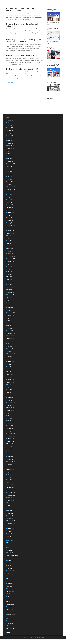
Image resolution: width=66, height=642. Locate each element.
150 (8, 542)
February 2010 (10, 397)
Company (49, 105)
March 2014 (10, 305)
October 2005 (10, 526)
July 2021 (9, 153)
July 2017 (9, 215)
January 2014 (10, 310)
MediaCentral (10, 570)
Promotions (10, 581)
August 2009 (10, 413)
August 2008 (10, 444)
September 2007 (11, 469)
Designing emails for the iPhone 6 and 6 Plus (24, 69)
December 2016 (11, 225)
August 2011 (10, 364)
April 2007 (9, 482)
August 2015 (10, 266)
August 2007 (10, 472)
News (8, 573)
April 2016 (9, 246)
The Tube (9, 594)
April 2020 (9, 166)
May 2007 (9, 479)
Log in (8, 620)
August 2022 (10, 135)
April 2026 (9, 125)
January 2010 (10, 400)
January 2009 (10, 431)
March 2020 (10, 169)
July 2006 (9, 505)
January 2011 (10, 377)
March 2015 (10, 279)
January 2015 (10, 284)
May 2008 (9, 449)
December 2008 (11, 433)
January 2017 (10, 223)
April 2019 (9, 179)
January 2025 (10, 133)
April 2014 (9, 302)
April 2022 (9, 138)
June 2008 (9, 446)
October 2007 (10, 467)
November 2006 (11, 495)
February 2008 (10, 456)
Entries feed (10, 623)
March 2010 (10, 395)
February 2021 (10, 161)
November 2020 (11, 163)
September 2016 (11, 233)
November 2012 (11, 333)
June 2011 (9, 369)
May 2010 (9, 392)
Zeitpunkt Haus (11, 614)
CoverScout (10, 552)
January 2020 (10, 171)
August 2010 (10, 384)
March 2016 (10, 248)
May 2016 (9, 243)
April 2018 (9, 202)
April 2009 (9, 423)
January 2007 (10, 490)
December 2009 (11, 402)
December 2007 (11, 461)
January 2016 (10, 253)
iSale (8, 563)
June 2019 (9, 176)
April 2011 (9, 372)
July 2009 (9, 415)
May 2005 (9, 536)
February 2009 (10, 428)
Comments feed (11, 626)
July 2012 (9, 341)
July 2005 (9, 531)
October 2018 (10, 192)
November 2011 (11, 356)
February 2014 (10, 307)
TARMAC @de (10, 591)
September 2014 (11, 295)
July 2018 (9, 197)
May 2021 (9, 158)
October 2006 (10, 497)
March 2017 (10, 217)
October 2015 (10, 261)
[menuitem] (45, 2)
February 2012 (10, 348)
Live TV (9, 565)
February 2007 (10, 487)
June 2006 (9, 508)
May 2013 (9, 325)
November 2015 (11, 259)
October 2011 (10, 359)
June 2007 (9, 477)
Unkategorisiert (11, 606)
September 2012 (11, 338)
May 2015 (9, 274)
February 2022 (10, 143)
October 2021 (10, 145)
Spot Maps (9, 586)
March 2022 (10, 140)
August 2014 (10, 297)
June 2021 (9, 156)
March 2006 (10, 513)
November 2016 (11, 228)
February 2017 (10, 220)
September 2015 (11, 264)
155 (8, 545)
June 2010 (9, 390)
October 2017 (10, 210)
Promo (8, 578)
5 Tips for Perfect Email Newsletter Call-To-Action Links (23, 25)
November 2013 (11, 312)
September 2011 (11, 361)
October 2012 (10, 336)
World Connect (10, 612)
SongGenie (9, 583)
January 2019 (10, 184)
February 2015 (10, 282)
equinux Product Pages (12, 555)
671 (8, 547)
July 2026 (9, 122)
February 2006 (10, 515)
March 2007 (10, 485)
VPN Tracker (40, 2)
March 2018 (10, 205)
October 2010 (10, 379)
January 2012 (10, 351)
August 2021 (10, 151)
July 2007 (9, 474)
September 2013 (11, 318)
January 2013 (10, 330)
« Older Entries (9, 82)
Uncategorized (10, 604)
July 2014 (9, 300)
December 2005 (11, 521)
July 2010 (9, 387)
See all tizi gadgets (51, 60)
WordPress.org (10, 628)
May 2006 (9, 510)
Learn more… (50, 79)
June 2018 (9, 199)
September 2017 (11, 212)
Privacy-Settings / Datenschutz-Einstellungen (33, 637)
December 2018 (11, 187)
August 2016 (10, 235)
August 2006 (10, 503)
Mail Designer (10, 568)
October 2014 (10, 292)
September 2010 (11, 382)
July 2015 (9, 269)
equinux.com (18, 2)
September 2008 (11, 441)
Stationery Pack (11, 588)
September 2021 (11, 148)
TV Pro (9, 601)
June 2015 (9, 271)
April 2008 (9, 451)
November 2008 (11, 436)
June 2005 (9, 533)
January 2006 (10, 518)
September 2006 (11, 500)
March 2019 (10, 181)
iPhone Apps (10, 560)
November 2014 (11, 289)
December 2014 (11, 287)
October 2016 (10, 230)
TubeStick (9, 599)
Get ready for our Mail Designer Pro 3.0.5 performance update (22, 9)
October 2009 (10, 408)
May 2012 (9, 346)
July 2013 (9, 320)
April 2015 (9, 277)
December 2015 (11, 256)
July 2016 (9, 238)
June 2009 (9, 418)
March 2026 (10, 128)
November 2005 (11, 523)
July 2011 (9, 366)
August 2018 (10, 194)
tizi (8, 596)
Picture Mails (10, 576)
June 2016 (9, 241)
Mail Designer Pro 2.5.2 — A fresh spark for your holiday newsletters (23, 40)
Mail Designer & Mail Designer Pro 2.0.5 (22, 55)
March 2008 (10, 454)
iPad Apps (9, 558)
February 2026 (10, 130)
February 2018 (10, 207)
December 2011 (11, 354)
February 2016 (10, 251)
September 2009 (11, 410)
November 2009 (11, 405)
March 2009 (10, 426)
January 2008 (10, 459)
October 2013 (10, 315)
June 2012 (9, 343)
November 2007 (11, 464)
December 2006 (11, 492)
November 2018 (11, 189)
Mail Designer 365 (27, 2)
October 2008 (10, 438)
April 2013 (9, 328)
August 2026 (10, 120)
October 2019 (10, 174)
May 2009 (9, 420)
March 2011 (10, 374)
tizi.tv (34, 2)
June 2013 (9, 323)
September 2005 (11, 528)
